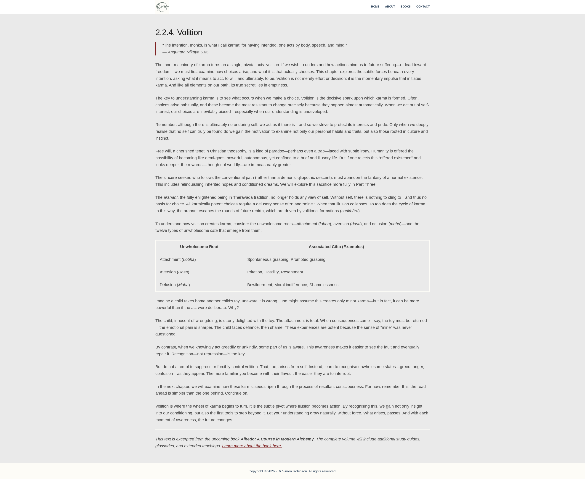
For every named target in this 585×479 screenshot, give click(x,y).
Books (406, 6)
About (390, 6)
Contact (423, 6)
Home (375, 6)
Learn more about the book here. (252, 446)
